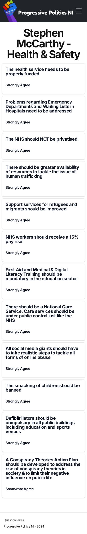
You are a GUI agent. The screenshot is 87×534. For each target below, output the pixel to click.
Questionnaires (14, 520)
